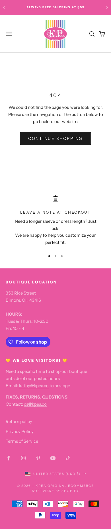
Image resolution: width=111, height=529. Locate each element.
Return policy (19, 421)
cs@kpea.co (35, 404)
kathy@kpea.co (34, 385)
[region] (55, 220)
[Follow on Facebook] (8, 458)
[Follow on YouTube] (53, 458)
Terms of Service (22, 441)
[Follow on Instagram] (23, 458)
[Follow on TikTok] (68, 458)
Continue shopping (55, 138)
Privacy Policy (20, 431)
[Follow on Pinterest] (38, 458)
